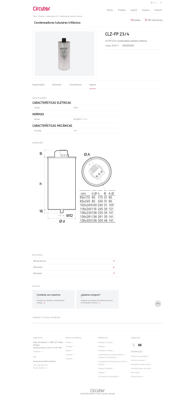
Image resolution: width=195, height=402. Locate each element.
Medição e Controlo (105, 342)
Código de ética (137, 377)
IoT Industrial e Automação (108, 377)
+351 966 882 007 (40, 365)
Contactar (37, 352)
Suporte (134, 10)
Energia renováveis (105, 368)
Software (101, 373)
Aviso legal (135, 373)
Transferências (75, 85)
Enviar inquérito (39, 368)
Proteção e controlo (105, 351)
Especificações (38, 85)
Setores (110, 10)
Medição (101, 347)
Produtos (122, 10)
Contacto (158, 10)
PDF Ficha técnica (155, 20)
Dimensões (57, 85)
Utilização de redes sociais (141, 364)
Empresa (145, 10)
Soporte (69, 351)
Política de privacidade (139, 356)
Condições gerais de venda (141, 368)
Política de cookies (138, 360)
